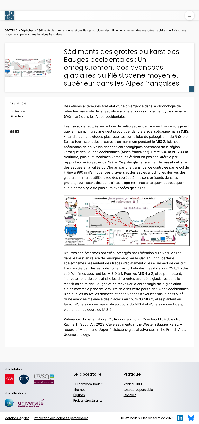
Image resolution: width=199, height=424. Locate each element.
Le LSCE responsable (138, 390)
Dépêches (16, 116)
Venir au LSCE (133, 384)
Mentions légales (17, 418)
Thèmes (79, 390)
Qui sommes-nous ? (88, 384)
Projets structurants (87, 401)
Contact (130, 395)
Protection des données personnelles (61, 418)
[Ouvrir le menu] (189, 15)
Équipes (79, 395)
